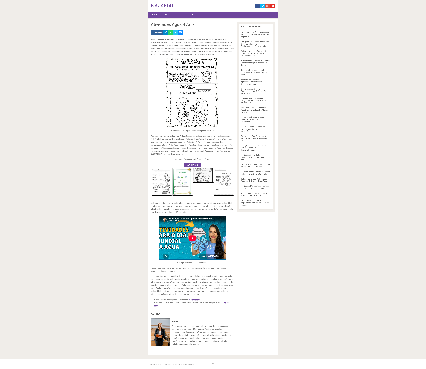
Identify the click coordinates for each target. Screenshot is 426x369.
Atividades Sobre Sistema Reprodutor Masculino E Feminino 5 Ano (256, 157)
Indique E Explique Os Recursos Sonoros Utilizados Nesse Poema (255, 180)
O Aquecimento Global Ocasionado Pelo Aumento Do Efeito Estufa (255, 173)
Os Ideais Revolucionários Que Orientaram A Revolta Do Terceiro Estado (255, 72)
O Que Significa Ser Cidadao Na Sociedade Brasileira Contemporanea (254, 119)
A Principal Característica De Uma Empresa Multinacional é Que (255, 194)
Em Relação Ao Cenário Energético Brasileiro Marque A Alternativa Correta (255, 62)
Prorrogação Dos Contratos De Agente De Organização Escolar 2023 (254, 138)
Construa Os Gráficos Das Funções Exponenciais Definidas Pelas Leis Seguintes (255, 34)
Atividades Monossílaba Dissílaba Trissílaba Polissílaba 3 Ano (255, 187)
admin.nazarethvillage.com (157, 364)
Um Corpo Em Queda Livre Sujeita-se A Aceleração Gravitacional (255, 165)
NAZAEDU (162, 5)
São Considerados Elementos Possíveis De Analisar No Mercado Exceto (255, 110)
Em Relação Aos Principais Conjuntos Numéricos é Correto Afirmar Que (254, 100)
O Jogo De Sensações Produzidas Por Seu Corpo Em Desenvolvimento (255, 147)
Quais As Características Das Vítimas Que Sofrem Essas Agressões (253, 129)
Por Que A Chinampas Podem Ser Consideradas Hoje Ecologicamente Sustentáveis (255, 44)
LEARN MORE (192, 165)
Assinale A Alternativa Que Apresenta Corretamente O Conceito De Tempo (252, 81)
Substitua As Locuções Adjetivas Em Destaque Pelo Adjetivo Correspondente (255, 53)
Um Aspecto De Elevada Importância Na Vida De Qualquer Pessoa (255, 202)
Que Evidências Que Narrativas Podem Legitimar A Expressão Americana (253, 91)
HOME (154, 14)
